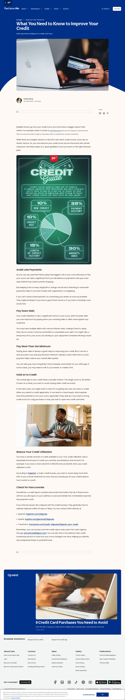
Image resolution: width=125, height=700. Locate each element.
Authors (66, 9)
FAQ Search (32, 659)
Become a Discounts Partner (13, 667)
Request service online (35, 640)
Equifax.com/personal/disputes (39, 519)
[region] (62, 694)
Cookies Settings (89, 695)
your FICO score (55, 131)
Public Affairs (56, 655)
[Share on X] (108, 113)
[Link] (55, 682)
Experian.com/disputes (36, 514)
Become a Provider (10, 663)
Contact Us (32, 655)
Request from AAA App (59, 640)
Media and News (57, 663)
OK (103, 695)
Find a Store (32, 663)
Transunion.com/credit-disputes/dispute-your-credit (53, 524)
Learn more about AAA (11, 655)
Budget (19, 20)
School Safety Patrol (82, 659)
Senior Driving (80, 667)
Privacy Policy (71, 689)
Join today (24, 682)
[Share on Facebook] (104, 113)
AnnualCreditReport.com (35, 533)
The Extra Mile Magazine (108, 655)
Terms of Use (80, 689)
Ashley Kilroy (28, 99)
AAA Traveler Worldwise (107, 659)
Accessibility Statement (91, 689)
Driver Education (81, 670)
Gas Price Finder (57, 667)
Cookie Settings (116, 689)
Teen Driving (80, 663)
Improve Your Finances (35, 20)
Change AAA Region (105, 689)
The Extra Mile (11, 9)
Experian (32, 473)
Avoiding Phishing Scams (36, 667)
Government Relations (59, 659)
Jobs (5, 659)
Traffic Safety (80, 655)
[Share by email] (100, 113)
